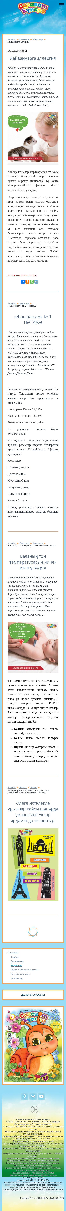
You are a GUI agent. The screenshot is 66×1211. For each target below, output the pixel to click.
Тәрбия (15, 957)
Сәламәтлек (17, 961)
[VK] (33, 1099)
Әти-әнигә (13, 952)
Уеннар (33, 787)
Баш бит (12, 39)
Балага (23, 787)
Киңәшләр (16, 965)
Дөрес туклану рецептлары (25, 969)
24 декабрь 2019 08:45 (17, 51)
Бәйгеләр (24, 303)
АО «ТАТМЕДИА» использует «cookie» (23, 1182)
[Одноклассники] (27, 282)
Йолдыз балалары (20, 974)
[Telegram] (36, 282)
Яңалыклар (17, 978)
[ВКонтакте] (23, 282)
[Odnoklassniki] (24, 1099)
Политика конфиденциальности (47, 1190)
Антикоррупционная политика (17, 1190)
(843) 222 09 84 (57, 1198)
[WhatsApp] (32, 282)
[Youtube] (41, 1099)
